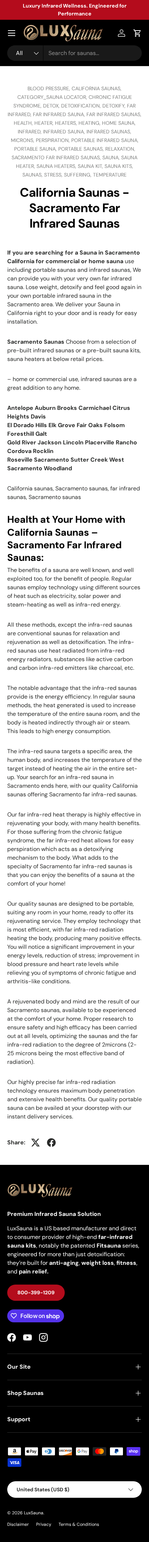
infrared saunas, (108, 131)
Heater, (44, 123)
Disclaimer (18, 1524)
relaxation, (120, 149)
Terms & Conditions (79, 1524)
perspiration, (53, 140)
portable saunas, (81, 149)
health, (24, 123)
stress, (54, 174)
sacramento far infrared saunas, (57, 157)
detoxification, (81, 105)
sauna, (111, 157)
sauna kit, (91, 166)
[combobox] (74, 53)
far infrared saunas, (113, 114)
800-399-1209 (36, 1292)
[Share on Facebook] (51, 1142)
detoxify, (114, 105)
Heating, (90, 123)
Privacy (43, 1524)
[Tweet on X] (35, 1142)
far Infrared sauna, (59, 114)
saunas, (33, 174)
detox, (52, 105)
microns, (23, 140)
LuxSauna (33, 1513)
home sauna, (119, 123)
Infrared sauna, (64, 131)
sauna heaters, (57, 166)
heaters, (66, 123)
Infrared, (30, 131)
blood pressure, (49, 88)
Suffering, (78, 174)
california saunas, (97, 88)
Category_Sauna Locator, (53, 97)
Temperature (110, 174)
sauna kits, (119, 166)
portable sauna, (36, 149)
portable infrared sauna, (105, 140)
